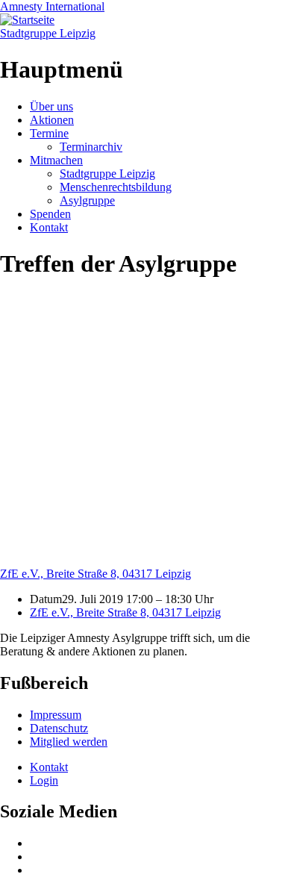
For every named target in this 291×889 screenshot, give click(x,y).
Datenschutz (59, 728)
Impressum (55, 714)
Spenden (50, 214)
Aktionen (52, 119)
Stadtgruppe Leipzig (48, 33)
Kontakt (49, 227)
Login (44, 780)
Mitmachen (56, 160)
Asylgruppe (87, 200)
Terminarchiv (91, 146)
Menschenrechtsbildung (116, 187)
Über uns (51, 106)
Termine (49, 133)
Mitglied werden (68, 741)
